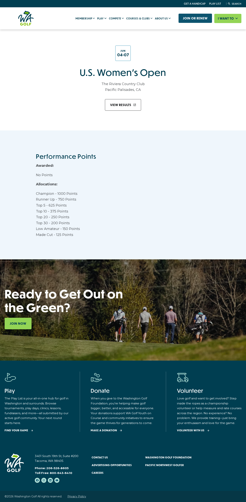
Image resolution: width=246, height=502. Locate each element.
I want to (226, 18)
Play (100, 18)
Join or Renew (195, 18)
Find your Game (16, 430)
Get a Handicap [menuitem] (195, 3)
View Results (120, 105)
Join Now (18, 323)
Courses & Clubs (138, 18)
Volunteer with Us (190, 430)
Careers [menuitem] (98, 473)
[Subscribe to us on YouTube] (56, 480)
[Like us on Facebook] (37, 480)
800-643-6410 (61, 473)
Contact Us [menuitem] (100, 457)
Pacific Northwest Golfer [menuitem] (164, 465)
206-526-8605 (57, 468)
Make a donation (104, 430)
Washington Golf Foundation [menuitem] (168, 457)
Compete (115, 18)
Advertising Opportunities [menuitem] (112, 465)
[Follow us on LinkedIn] (50, 480)
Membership (84, 18)
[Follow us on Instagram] (43, 480)
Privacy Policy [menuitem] (76, 496)
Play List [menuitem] (215, 3)
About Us (162, 18)
